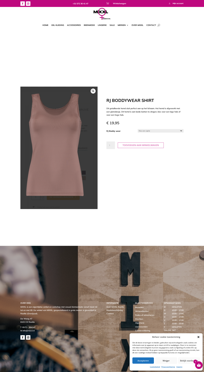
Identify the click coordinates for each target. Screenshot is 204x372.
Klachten (139, 319)
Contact (151, 25)
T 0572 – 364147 (27, 327)
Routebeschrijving (114, 310)
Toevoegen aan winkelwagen (141, 145)
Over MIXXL (137, 25)
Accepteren (143, 360)
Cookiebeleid (155, 367)
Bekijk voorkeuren (189, 360)
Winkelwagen (119, 3)
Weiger (166, 360)
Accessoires (74, 25)
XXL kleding (57, 25)
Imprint (179, 367)
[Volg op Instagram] (28, 3)
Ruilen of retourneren (144, 315)
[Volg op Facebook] (22, 3)
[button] (198, 337)
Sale (112, 25)
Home (45, 25)
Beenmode (89, 25)
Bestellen (139, 307)
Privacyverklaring (168, 367)
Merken (122, 25)
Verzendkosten (142, 311)
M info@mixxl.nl (27, 330)
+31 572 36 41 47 (80, 3)
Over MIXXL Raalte (115, 307)
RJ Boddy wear (113, 131)
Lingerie (102, 25)
